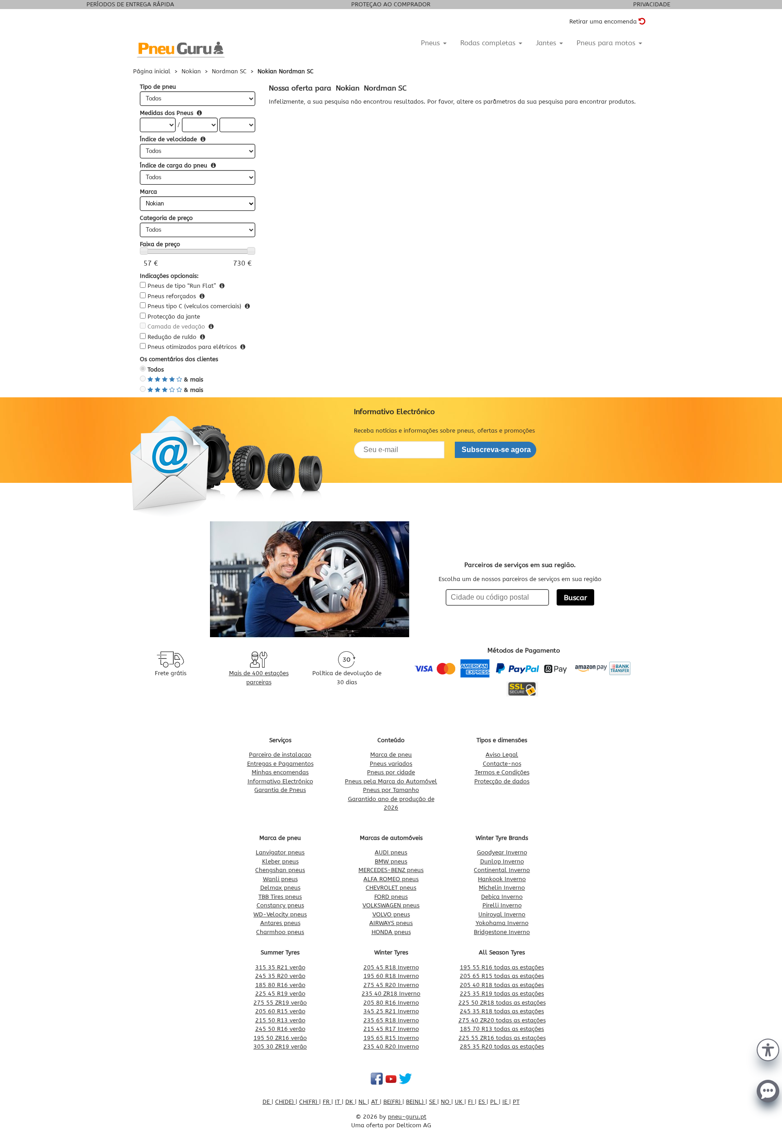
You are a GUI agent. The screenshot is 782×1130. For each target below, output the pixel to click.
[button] (768, 1049)
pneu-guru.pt (407, 1116)
